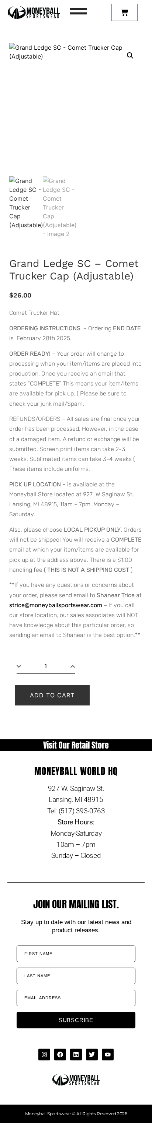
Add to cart (52, 695)
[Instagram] (44, 1054)
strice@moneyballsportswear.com (55, 605)
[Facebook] (60, 1054)
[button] (130, 55)
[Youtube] (108, 1054)
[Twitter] (92, 1054)
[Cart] (124, 12)
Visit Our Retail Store (76, 745)
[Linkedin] (76, 1054)
